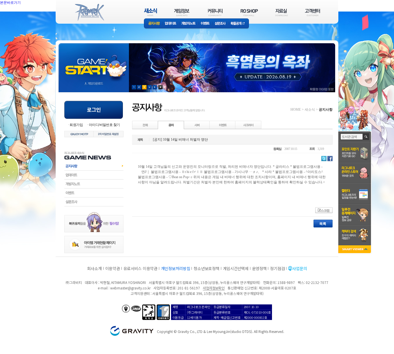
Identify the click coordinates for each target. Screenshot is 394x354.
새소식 (310, 110)
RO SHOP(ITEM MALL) (249, 12)
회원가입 (76, 125)
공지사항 (153, 23)
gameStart (94, 62)
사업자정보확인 (213, 287)
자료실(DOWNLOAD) (281, 12)
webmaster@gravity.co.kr (130, 287)
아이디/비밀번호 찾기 (104, 125)
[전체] (145, 125)
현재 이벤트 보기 (160, 87)
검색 (366, 136)
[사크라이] (248, 125)
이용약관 (112, 268)
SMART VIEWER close (355, 249)
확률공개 (238, 23)
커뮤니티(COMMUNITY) (215, 12)
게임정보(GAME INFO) (181, 12)
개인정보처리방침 (175, 268)
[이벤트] (223, 125)
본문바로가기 (23, 16)
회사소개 (94, 268)
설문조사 (220, 23)
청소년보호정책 (206, 268)
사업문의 (299, 268)
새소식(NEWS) (150, 12)
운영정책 (259, 268)
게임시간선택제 (236, 268)
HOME (295, 110)
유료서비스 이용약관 (140, 268)
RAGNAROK (89, 12)
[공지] (171, 125)
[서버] (197, 125)
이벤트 (205, 23)
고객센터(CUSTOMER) (312, 12)
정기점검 (277, 268)
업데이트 (170, 23)
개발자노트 (188, 23)
